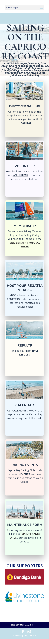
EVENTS (25, 474)
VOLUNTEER (20, 175)
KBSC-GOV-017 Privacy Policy (23, 625)
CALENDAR (19, 410)
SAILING (26, 123)
